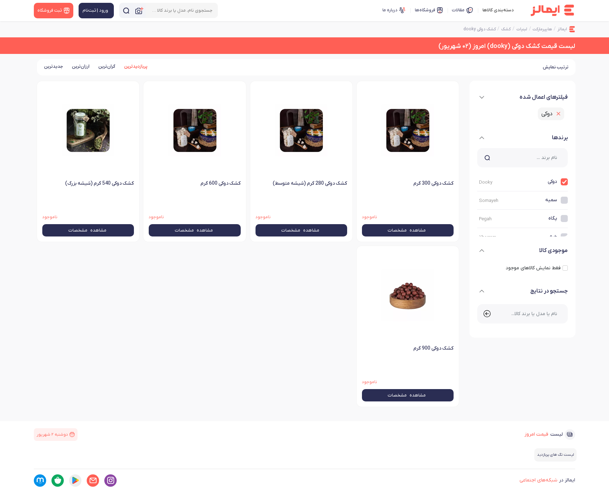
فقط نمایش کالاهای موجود (533, 268)
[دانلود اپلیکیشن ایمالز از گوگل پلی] (75, 480)
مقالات (458, 10)
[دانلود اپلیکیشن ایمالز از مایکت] (40, 480)
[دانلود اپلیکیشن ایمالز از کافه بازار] (57, 480)
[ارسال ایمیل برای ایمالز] (93, 480)
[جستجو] (126, 10)
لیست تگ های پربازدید (555, 454)
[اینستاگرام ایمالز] (110, 480)
